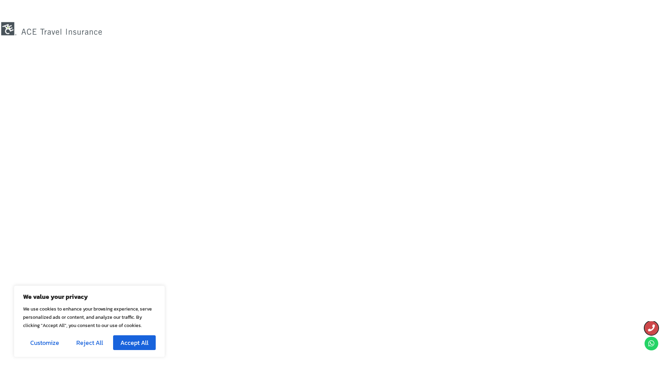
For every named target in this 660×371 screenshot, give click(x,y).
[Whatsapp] (651, 343)
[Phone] (651, 328)
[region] (89, 321)
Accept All (134, 342)
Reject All (89, 342)
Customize (44, 342)
